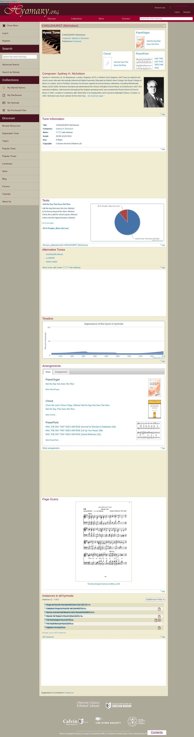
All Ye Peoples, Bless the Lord (55, 228)
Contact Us (87, 734)
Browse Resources (11, 126)
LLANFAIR (50, 258)
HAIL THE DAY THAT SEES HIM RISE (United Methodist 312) (73, 434)
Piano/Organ (143, 32)
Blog (4, 179)
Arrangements (61, 372)
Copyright (70, 734)
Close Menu (12, 25)
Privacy (78, 734)
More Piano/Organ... (53, 389)
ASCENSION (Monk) (54, 254)
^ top (163, 114)
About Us (6, 201)
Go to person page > (96, 96)
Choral (107, 53)
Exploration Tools (10, 133)
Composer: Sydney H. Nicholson (75, 38)
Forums (6, 186)
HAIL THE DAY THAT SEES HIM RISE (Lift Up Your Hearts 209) (74, 430)
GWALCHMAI (51, 262)
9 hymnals (77, 41)
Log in (177, 12)
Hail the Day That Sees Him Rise (56, 204)
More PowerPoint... (53, 440)
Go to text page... (48, 223)
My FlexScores (14, 95)
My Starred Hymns (16, 88)
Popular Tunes (9, 156)
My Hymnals (13, 103)
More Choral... (51, 415)
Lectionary (7, 164)
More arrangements (51, 448)
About (61, 734)
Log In (5, 33)
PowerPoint (142, 53)
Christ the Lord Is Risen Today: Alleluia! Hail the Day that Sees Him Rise (77, 405)
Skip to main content (8, 1)
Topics (5, 141)
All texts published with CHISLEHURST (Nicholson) (65, 245)
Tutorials (6, 194)
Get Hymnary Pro (141, 734)
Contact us (69, 693)
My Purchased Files (16, 110)
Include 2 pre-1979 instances (54, 633)
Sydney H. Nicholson (64, 129)
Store (101, 18)
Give (131, 734)
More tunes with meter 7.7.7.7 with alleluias (62, 267)
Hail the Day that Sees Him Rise (60, 384)
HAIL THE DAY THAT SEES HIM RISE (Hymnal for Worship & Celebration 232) (81, 427)
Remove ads (160, 8)
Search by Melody (11, 72)
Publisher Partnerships (118, 734)
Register (186, 12)
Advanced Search (10, 64)
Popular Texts (8, 148)
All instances (48, 637)
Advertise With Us (100, 734)
